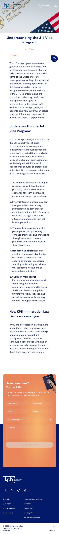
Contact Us (45, 5)
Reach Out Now (29, 445)
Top (54, 526)
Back (15, 55)
